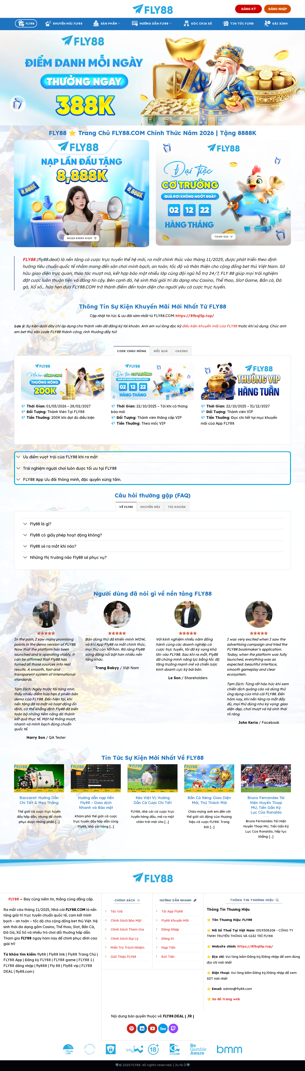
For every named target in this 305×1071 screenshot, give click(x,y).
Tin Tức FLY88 (242, 23)
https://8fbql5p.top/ (194, 315)
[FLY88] (152, 9)
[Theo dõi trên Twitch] (173, 1028)
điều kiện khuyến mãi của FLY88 (209, 326)
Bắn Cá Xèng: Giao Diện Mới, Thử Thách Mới (209, 800)
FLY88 (30, 23)
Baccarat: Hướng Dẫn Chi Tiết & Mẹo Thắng (39, 800)
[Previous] (13, 807)
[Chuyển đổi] (18, 457)
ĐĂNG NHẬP (277, 9)
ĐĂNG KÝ (248, 9)
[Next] (291, 807)
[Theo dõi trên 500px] (163, 1028)
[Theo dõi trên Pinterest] (131, 1028)
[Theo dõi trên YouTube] (152, 1028)
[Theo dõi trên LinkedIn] (142, 1028)
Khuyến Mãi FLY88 (67, 23)
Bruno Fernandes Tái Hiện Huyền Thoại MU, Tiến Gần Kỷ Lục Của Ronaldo (265, 804)
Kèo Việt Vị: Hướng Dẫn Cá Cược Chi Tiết (153, 800)
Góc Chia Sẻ (201, 23)
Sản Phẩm (109, 23)
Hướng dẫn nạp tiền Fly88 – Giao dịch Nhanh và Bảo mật (96, 802)
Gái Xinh (280, 23)
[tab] (131, 350)
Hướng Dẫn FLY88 (154, 23)
